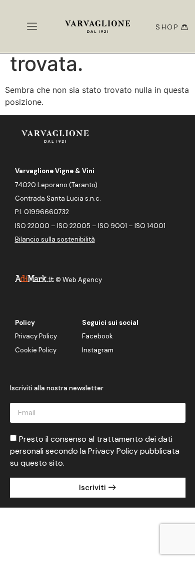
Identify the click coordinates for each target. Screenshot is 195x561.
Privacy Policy (36, 336)
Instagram (98, 350)
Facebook (97, 336)
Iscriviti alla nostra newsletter (57, 388)
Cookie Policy (35, 350)
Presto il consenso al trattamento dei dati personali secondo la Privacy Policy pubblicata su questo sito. (95, 451)
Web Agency (82, 280)
